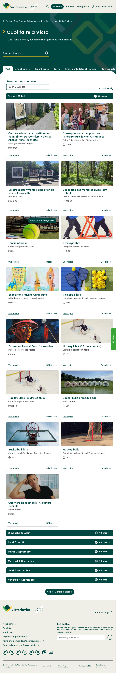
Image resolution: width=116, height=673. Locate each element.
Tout (7, 69)
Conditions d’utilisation (101, 666)
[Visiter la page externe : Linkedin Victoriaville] (31, 652)
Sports (57, 69)
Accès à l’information (63, 666)
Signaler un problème (14, 636)
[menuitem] (20, 6)
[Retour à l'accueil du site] (4, 21)
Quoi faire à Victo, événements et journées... (30, 21)
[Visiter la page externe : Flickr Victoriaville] (44, 652)
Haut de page (102, 612)
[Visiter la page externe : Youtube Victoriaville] (37, 652)
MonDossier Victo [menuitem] (104, 6)
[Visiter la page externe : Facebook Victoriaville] (5, 652)
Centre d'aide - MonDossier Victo (19, 645)
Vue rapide (13, 155)
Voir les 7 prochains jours (59, 592)
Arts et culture (22, 69)
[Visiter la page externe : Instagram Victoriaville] (24, 652)
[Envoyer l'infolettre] (110, 637)
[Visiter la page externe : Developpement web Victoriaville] (50, 652)
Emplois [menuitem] (70, 6)
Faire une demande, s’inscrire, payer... (22, 641)
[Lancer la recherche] (46, 53)
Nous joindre (9, 624)
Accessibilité (47, 666)
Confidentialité (85, 666)
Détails (49, 155)
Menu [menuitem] (59, 6)
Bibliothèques (42, 69)
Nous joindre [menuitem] (83, 6)
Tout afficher (103, 88)
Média (6, 632)
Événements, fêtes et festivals (80, 69)
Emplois (7, 628)
